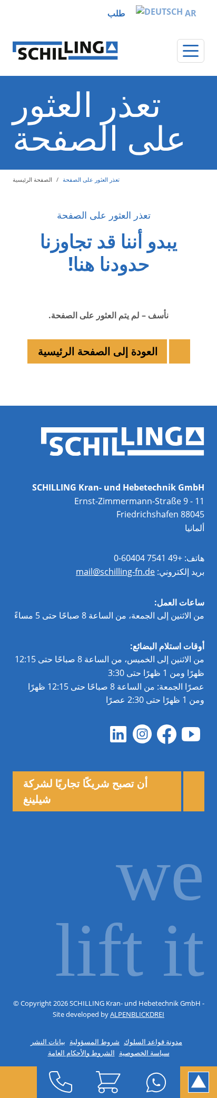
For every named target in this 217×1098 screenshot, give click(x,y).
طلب (116, 13)
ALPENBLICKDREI (137, 1014)
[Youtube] (190, 734)
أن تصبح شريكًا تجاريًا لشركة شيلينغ (85, 791)
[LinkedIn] (118, 734)
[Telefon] (61, 1082)
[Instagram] (142, 734)
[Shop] (109, 1082)
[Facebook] (166, 734)
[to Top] (198, 1082)
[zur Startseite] (65, 50)
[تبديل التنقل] (190, 51)
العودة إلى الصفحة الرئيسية (98, 351)
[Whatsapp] (156, 1082)
